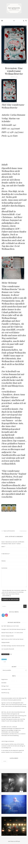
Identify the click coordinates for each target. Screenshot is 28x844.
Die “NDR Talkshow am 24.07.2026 (10, 626)
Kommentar (4, 568)
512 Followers (4, 659)
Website (3, 561)
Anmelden (3, 682)
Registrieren (4, 679)
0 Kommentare (23, 531)
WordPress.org (5, 692)
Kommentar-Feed (5, 689)
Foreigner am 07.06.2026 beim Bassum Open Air (13, 629)
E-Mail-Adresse (5, 553)
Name (3, 546)
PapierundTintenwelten (9, 531)
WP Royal (18, 841)
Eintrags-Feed (4, 686)
